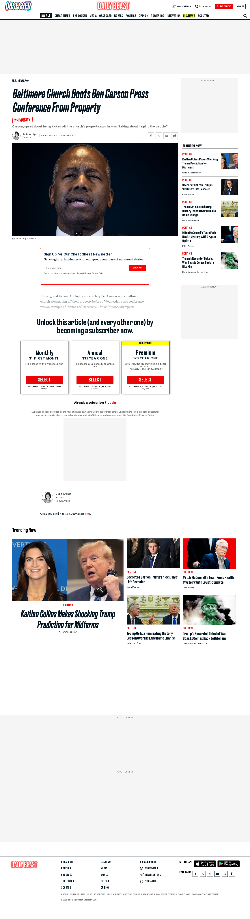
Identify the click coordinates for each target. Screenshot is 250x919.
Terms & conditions (179, 894)
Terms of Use (82, 273)
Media (93, 15)
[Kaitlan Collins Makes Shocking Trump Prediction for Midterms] (229, 168)
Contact (74, 894)
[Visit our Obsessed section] (30, 6)
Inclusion (161, 894)
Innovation (173, 15)
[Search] (245, 16)
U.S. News (189, 15)
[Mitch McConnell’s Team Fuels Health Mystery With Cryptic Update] (229, 241)
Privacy (117, 894)
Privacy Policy (98, 273)
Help (109, 894)
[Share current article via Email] (166, 135)
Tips (83, 894)
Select (44, 380)
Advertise (99, 894)
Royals (118, 15)
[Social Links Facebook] (195, 874)
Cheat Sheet (62, 15)
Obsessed (105, 15)
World (104, 874)
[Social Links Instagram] (210, 874)
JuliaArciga (64, 501)
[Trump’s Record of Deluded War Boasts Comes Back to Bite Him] (229, 267)
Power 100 (157, 15)
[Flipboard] (232, 874)
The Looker (80, 15)
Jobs (89, 894)
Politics (131, 15)
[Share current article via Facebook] (151, 135)
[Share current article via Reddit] (174, 135)
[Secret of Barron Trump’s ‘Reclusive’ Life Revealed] (229, 194)
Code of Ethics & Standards (139, 894)
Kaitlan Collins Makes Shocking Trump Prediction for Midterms (68, 619)
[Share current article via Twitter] (159, 135)
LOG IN (240, 6)
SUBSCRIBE (224, 6)
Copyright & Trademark (205, 894)
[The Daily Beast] (113, 6)
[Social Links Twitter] (203, 874)
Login (112, 402)
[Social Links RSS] (225, 874)
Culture (105, 881)
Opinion (143, 15)
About (64, 894)
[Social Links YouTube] (217, 874)
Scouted (203, 15)
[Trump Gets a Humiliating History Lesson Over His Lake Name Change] (229, 216)
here (87, 513)
